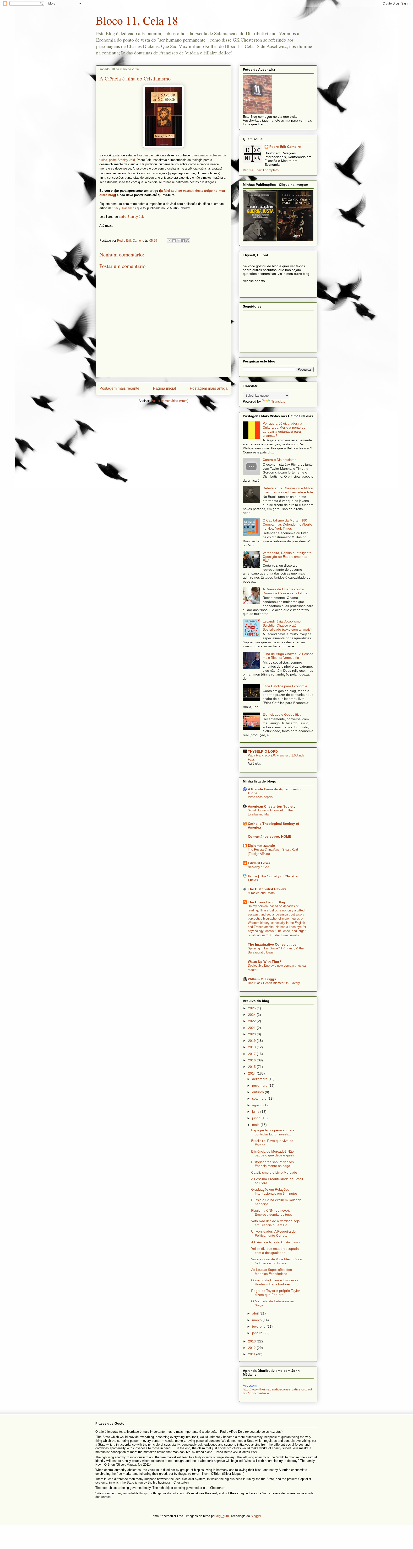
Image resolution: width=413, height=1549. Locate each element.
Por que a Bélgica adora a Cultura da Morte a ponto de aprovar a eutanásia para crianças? (284, 429)
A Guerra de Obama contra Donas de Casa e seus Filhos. (285, 591)
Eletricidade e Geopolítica (282, 714)
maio (256, 1125)
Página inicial (164, 388)
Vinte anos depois (260, 797)
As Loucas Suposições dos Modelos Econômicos (271, 1272)
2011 (252, 1354)
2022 (252, 1021)
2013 (252, 1341)
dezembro (260, 1079)
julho (256, 1111)
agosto (257, 1105)
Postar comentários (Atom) (169, 401)
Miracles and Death (261, 893)
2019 (252, 1041)
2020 (252, 1034)
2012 (252, 1348)
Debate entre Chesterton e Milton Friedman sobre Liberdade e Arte (288, 490)
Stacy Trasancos (124, 208)
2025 (252, 1008)
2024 (252, 1015)
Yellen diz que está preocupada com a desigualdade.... (275, 1251)
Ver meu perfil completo (261, 170)
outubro (258, 1092)
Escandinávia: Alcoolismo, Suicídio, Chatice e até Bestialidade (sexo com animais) (287, 625)
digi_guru (222, 1516)
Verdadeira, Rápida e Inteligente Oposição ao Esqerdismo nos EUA (287, 557)
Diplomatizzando (261, 845)
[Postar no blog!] (174, 240)
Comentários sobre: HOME (269, 836)
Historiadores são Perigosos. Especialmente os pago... (273, 1164)
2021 (252, 1028)
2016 (252, 1060)
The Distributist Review (267, 889)
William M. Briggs (262, 979)
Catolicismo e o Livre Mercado (274, 1172)
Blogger (256, 1516)
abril (256, 1313)
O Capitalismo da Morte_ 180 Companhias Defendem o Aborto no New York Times (287, 524)
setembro (259, 1098)
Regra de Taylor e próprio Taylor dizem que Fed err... (275, 1293)
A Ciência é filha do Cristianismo (275, 1242)
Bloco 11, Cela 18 (137, 20)
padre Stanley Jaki (132, 216)
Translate (278, 401)
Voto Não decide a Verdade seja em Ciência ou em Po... (275, 1223)
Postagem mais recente (119, 388)
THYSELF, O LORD (263, 751)
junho (256, 1118)
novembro (260, 1085)
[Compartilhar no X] (178, 240)
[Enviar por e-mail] (169, 240)
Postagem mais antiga (209, 388)
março (257, 1320)
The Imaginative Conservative (272, 944)
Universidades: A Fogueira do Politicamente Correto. (273, 1233)
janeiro (257, 1333)
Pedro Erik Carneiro (285, 147)
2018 (252, 1047)
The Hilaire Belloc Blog (266, 902)
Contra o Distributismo (279, 460)
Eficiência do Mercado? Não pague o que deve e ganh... (274, 1153)
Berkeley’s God (258, 867)
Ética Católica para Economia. (285, 686)
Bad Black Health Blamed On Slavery (274, 983)
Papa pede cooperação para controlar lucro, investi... (272, 1132)
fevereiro (259, 1326)
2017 (252, 1054)
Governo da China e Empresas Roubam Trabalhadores (274, 1282)
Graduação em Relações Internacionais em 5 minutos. (275, 1191)
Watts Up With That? (264, 961)
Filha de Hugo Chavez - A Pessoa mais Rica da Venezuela (288, 656)
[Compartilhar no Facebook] (183, 240)
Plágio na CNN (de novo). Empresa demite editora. (271, 1212)
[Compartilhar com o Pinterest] (187, 240)
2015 (252, 1067)
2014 (252, 1073)
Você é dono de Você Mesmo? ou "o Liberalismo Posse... (276, 1261)
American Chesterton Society (271, 806)
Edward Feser (259, 863)
